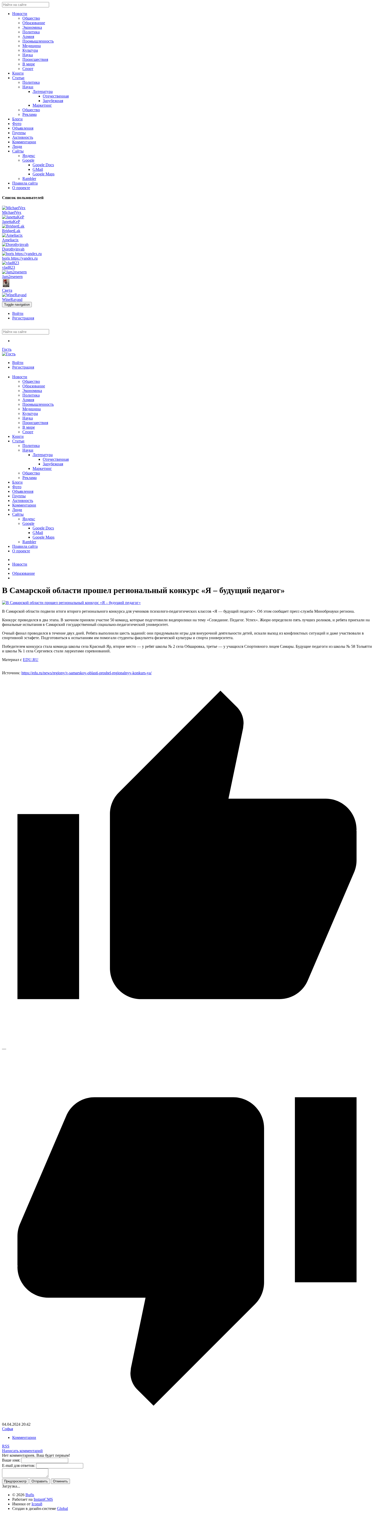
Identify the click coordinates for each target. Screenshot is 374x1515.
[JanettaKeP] (13, 217)
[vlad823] (10, 263)
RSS (5, 1446)
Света (7, 290)
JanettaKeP (11, 221)
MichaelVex (11, 212)
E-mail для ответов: (18, 1465)
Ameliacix (10, 240)
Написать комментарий (22, 1451)
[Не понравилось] (187, 1420)
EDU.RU (30, 659)
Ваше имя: (11, 1460)
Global (62, 1508)
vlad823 (8, 267)
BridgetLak (11, 231)
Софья (7, 1429)
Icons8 (37, 1504)
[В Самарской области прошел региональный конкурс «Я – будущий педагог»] (71, 602)
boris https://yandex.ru (20, 258)
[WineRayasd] (14, 295)
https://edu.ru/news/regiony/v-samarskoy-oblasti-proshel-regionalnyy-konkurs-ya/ (86, 673)
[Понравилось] (187, 1044)
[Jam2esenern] (14, 272)
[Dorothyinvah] (15, 244)
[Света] (6, 286)
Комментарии (24, 1437)
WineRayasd (12, 299)
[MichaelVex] (13, 208)
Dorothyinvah (13, 249)
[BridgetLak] (13, 226)
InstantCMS (43, 1499)
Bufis (29, 1495)
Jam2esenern (12, 276)
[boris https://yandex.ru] (22, 253)
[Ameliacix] (12, 235)
